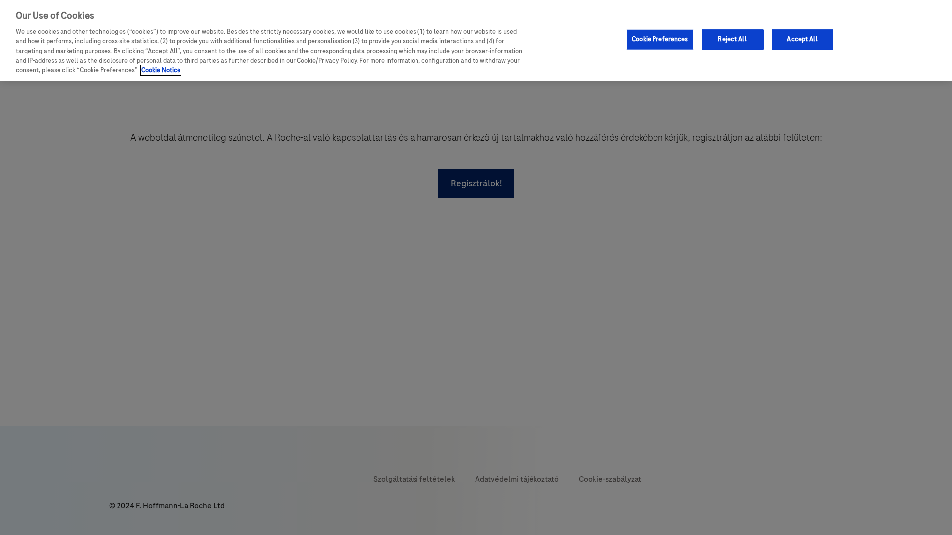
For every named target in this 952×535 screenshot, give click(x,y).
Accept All (802, 39)
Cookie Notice (160, 70)
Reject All (732, 39)
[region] (476, 40)
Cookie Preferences (660, 39)
